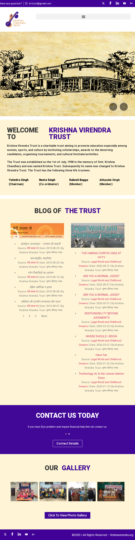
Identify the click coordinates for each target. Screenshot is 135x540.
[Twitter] (103, 3)
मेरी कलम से (32, 248)
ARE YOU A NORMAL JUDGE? (101, 276)
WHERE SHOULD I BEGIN (101, 336)
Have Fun (101, 355)
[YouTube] (124, 3)
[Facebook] (110, 3)
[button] (83, 17)
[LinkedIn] (117, 3)
